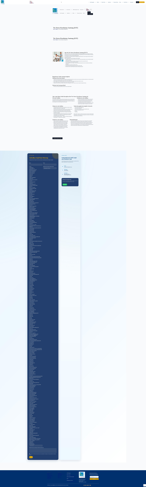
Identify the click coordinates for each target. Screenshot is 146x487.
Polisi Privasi (59, 477)
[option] (36, 167)
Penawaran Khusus (115, 2)
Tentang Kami (131, 2)
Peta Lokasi (49, 478)
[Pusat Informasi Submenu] (128, 2)
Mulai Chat (64, 184)
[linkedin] (88, 485)
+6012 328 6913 (66, 170)
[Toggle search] (61, 2)
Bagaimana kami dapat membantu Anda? (48, 166)
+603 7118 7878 (69, 477)
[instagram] (85, 485)
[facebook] (84, 485)
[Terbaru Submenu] (122, 2)
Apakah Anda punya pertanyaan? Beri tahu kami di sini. (36, 447)
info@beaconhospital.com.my (71, 479)
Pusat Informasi (125, 2)
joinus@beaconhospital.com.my (71, 481)
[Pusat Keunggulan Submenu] (95, 2)
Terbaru (120, 2)
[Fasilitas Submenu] (100, 2)
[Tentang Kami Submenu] (134, 2)
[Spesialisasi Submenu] (112, 2)
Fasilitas (98, 2)
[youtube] (87, 485)
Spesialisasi (109, 2)
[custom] (90, 485)
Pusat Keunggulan (92, 2)
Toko (58, 476)
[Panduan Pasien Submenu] (106, 2)
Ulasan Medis (49, 476)
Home (54, 29)
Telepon (30, 166)
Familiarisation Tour (76, 9)
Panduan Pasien (103, 2)
